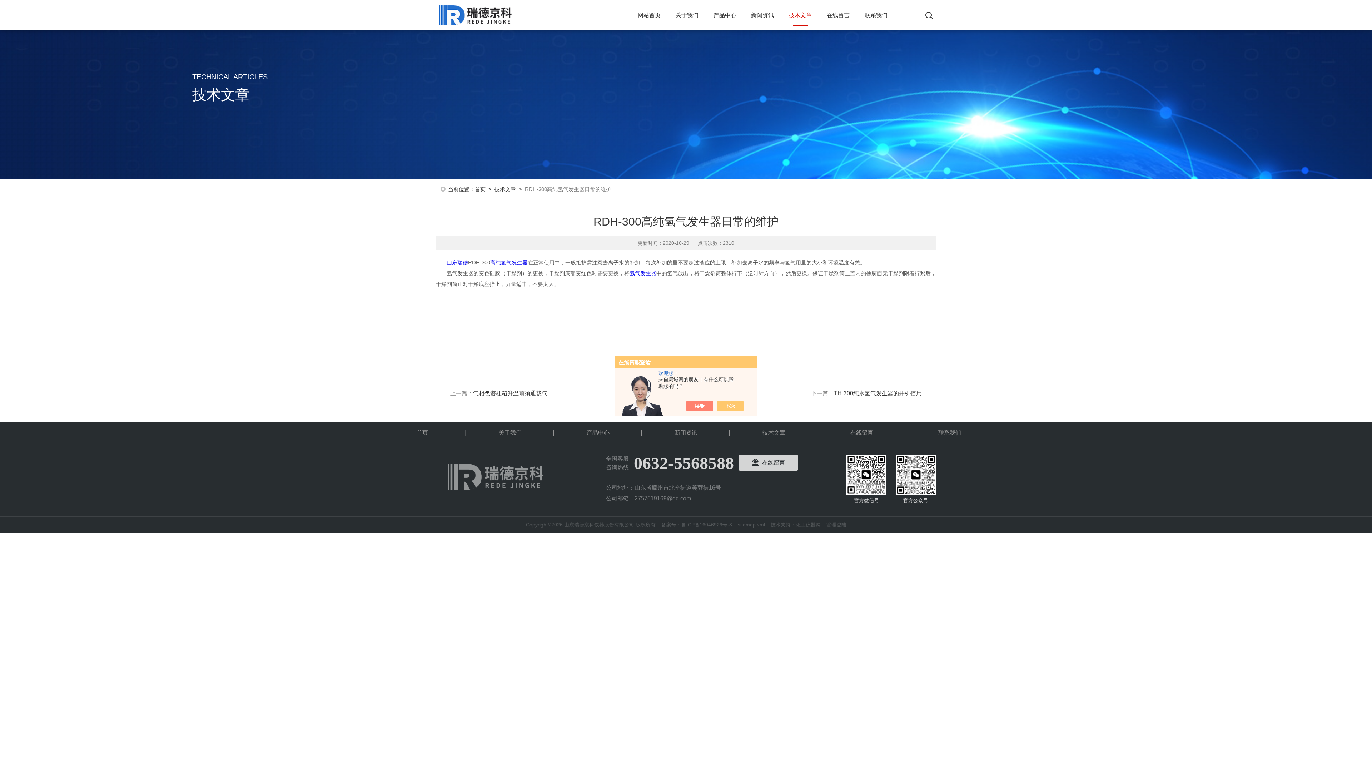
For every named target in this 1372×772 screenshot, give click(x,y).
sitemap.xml (751, 525)
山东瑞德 (457, 262)
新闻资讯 (762, 15)
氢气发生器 (643, 273)
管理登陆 (836, 525)
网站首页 (649, 15)
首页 (480, 189)
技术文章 (800, 15)
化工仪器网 (808, 525)
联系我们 (876, 15)
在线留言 (838, 15)
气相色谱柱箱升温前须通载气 (510, 393)
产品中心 (725, 15)
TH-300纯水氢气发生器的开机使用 (878, 393)
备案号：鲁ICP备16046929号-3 (696, 525)
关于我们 (687, 15)
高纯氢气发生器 (509, 262)
